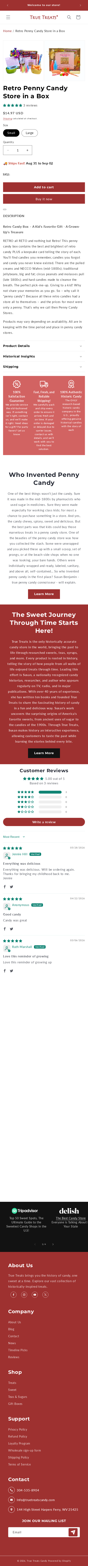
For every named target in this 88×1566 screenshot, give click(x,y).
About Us (14, 1322)
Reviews (13, 1357)
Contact (13, 1336)
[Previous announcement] (7, 5)
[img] (12, 848)
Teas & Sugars (17, 1396)
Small (11, 133)
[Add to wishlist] (4, 209)
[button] (8, 17)
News (12, 1343)
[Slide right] (53, 1244)
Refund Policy (17, 1436)
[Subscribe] (73, 1532)
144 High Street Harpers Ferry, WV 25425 (47, 1509)
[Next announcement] (80, 5)
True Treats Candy (37, 1560)
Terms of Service (19, 1464)
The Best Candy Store (71, 1218)
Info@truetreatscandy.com (36, 1500)
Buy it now (44, 199)
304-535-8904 (28, 1490)
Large (30, 133)
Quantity (8, 142)
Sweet (12, 1389)
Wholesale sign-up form (24, 1450)
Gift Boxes (15, 1403)
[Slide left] (34, 1244)
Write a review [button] (44, 822)
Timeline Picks (17, 1350)
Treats (12, 1383)
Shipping (7, 118)
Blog (11, 1329)
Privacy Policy (17, 1429)
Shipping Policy (18, 1457)
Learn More (44, 594)
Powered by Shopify (59, 1560)
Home (7, 31)
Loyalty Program (19, 1443)
